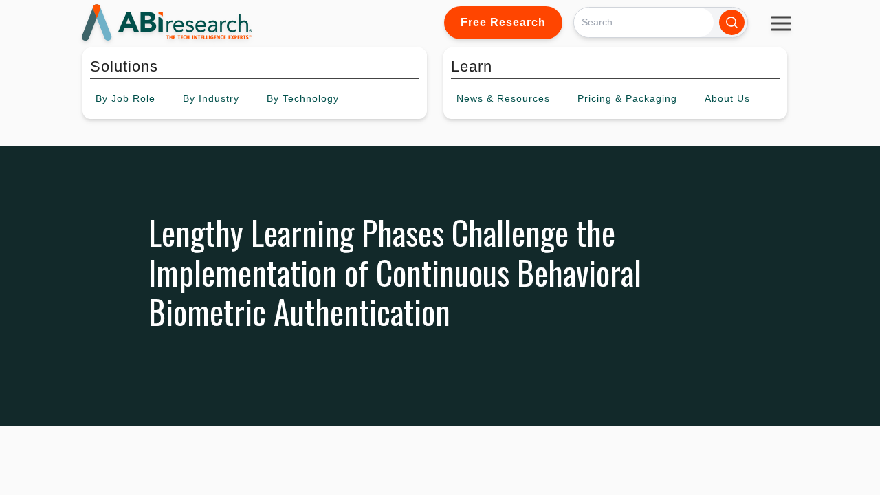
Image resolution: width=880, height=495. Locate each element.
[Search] (732, 22)
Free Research (503, 22)
